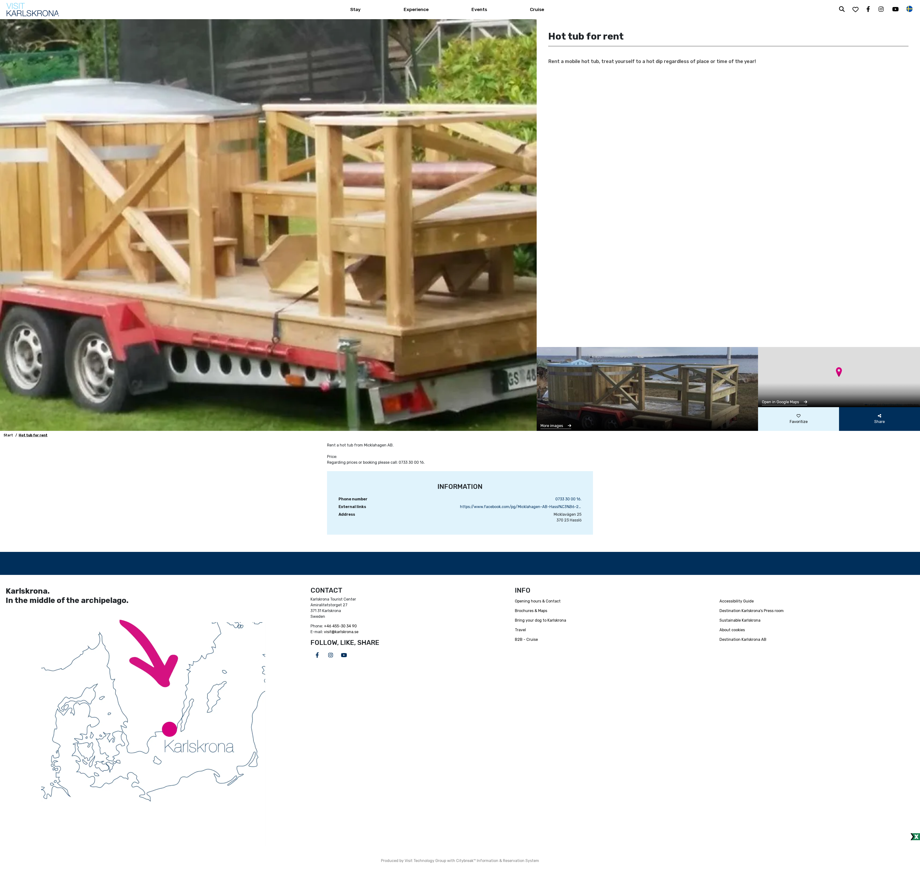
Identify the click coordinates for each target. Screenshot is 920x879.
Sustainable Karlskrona (739, 620)
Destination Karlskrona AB (742, 639)
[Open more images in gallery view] (647, 388)
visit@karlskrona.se (341, 632)
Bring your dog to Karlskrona (540, 620)
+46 (328, 626)
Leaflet (872, 405)
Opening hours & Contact (538, 601)
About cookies (732, 630)
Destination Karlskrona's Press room (751, 610)
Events (479, 9)
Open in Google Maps (781, 402)
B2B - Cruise (526, 639)
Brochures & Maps (531, 610)
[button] (839, 372)
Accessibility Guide (736, 601)
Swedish (909, 9)
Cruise (537, 9)
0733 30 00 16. (568, 499)
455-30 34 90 (344, 626)
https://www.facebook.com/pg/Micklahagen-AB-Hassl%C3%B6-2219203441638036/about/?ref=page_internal (520, 506)
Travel (520, 630)
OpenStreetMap (892, 405)
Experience (416, 9)
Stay (355, 9)
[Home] (33, 9)
